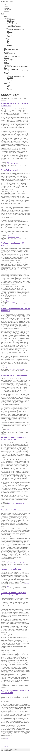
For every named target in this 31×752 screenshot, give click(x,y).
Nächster (6, 746)
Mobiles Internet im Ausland (14, 26)
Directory (6, 58)
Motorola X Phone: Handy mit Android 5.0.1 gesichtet (13, 594)
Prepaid (6, 28)
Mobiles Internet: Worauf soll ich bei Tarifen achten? (17, 70)
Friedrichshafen (20, 369)
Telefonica (13, 302)
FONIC (9, 33)
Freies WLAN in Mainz (10, 170)
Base (8, 41)
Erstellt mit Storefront (6, 750)
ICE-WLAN (11, 503)
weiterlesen (26, 583)
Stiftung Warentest (19, 503)
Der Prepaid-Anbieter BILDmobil (15, 29)
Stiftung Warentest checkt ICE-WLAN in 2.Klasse (13, 438)
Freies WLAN (11, 164)
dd (4, 55)
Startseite (6, 6)
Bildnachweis (7, 50)
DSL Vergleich (10, 21)
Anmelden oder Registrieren (11, 49)
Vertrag (5, 38)
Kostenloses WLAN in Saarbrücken (15, 510)
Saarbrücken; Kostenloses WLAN (15, 562)
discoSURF (10, 32)
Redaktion (3, 100)
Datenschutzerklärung (9, 9)
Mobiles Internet (11, 19)
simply (8, 36)
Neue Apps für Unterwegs (11, 569)
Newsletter (6, 11)
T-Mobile (9, 43)
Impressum (6, 8)
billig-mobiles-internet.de (7, 1)
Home (5, 16)
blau (8, 31)
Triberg (17, 431)
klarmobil (9, 35)
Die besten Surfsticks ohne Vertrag (12, 56)
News (7, 162)
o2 (7, 42)
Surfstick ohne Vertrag (12, 23)
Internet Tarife (7, 18)
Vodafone (9, 45)
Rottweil (18, 164)
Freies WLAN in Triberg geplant (14, 375)
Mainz (17, 237)
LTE (9, 302)
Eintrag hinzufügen (8, 59)
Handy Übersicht (11, 25)
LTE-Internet (10, 22)
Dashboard (6, 52)
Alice (8, 39)
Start (5, 48)
